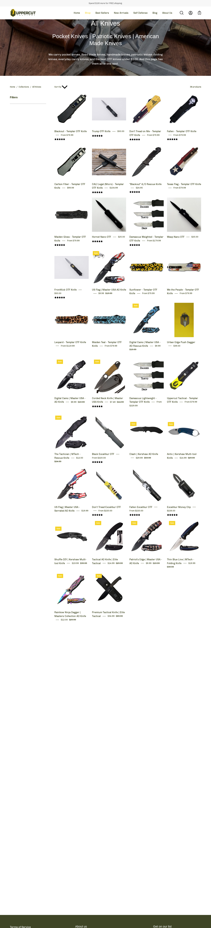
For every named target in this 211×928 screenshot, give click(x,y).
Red (96, 413)
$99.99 (70, 188)
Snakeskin (142, 357)
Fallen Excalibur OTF (140, 507)
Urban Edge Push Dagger (181, 342)
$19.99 (84, 510)
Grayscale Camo (58, 410)
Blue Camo (130, 357)
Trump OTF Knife (101, 131)
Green (93, 413)
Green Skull (133, 357)
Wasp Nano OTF (175, 236)
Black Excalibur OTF (103, 454)
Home (12, 87)
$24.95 (139, 187)
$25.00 (121, 237)
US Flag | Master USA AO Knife (109, 289)
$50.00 (120, 131)
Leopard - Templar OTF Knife (70, 342)
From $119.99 (68, 346)
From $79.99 (67, 135)
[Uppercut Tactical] (23, 13)
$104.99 (114, 188)
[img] (59, 139)
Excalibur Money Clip (179, 507)
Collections (24, 87)
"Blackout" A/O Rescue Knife (145, 184)
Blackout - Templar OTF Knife (70, 131)
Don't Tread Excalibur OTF (106, 507)
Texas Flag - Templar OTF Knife (184, 184)
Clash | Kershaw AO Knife (143, 454)
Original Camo (139, 357)
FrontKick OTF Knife (65, 289)
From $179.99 (154, 240)
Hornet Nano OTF (101, 236)
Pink (136, 357)
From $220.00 (99, 458)
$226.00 (171, 510)
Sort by (57, 87)
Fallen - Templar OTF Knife (181, 131)
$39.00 (176, 346)
